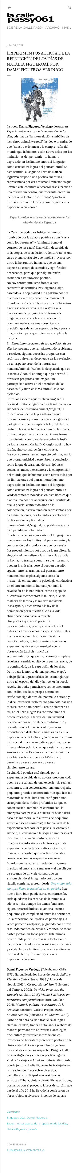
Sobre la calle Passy (25, 27)
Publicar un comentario (25, 1150)
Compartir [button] (13, 1111)
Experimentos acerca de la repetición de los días (37, 1123)
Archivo (53, 27)
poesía (33, 1129)
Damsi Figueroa (37, 1117)
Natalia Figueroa (17, 1129)
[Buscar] (69, 7)
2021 (22, 1117)
